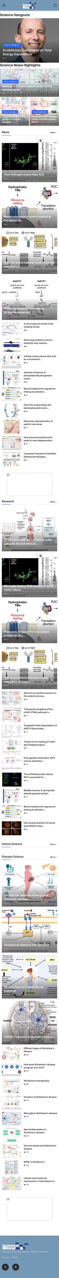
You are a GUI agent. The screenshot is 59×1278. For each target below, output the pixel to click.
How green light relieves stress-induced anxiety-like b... (44, 119)
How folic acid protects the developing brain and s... (37, 406)
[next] (55, 40)
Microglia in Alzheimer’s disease (40, 1113)
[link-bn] (29, 484)
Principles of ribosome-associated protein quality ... (26, 633)
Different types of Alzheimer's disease (39, 1050)
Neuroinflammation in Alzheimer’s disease (35, 1131)
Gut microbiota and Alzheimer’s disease (40, 1147)
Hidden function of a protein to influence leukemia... (24, 310)
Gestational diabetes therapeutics (26, 945)
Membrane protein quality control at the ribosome (27, 218)
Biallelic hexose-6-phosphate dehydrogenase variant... (39, 792)
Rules (14, 1257)
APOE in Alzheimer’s (34, 1162)
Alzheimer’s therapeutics (36, 1080)
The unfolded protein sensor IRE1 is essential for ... (38, 775)
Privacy (5, 1257)
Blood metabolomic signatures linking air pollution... (40, 390)
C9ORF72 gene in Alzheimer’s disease (29, 1036)
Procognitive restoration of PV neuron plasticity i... (39, 759)
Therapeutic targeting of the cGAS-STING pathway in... (38, 711)
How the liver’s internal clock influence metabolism (29, 264)
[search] (55, 5)
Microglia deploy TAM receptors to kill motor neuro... (28, 587)
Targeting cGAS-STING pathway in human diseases (14, 119)
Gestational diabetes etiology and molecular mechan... (26, 897)
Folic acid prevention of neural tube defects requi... (39, 824)
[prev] (4, 40)
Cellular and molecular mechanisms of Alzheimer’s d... (40, 1179)
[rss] (15, 1267)
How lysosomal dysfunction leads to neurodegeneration (38, 439)
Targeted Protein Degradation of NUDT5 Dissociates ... (40, 727)
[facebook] (5, 1267)
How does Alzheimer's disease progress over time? (39, 1066)
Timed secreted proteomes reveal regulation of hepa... (26, 679)
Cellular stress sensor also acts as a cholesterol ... (40, 358)
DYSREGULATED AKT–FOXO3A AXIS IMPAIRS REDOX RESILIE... (28, 541)
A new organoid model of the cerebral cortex (38, 325)
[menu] (4, 5)
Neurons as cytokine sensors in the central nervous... (40, 694)
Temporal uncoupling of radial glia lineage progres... (39, 743)
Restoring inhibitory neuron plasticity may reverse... (38, 341)
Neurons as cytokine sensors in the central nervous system (27, 88)
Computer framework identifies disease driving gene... (40, 455)
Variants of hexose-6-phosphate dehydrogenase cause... (38, 375)
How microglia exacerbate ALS (24, 174)
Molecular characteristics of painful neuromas (38, 422)
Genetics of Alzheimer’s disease (40, 1097)
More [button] (52, 132)
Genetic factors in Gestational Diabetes (23, 989)
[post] (29, 40)
